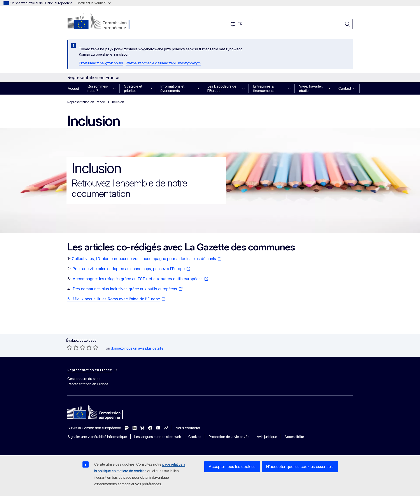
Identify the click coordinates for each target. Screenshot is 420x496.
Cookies (194, 436)
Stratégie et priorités (133, 88)
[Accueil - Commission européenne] (102, 22)
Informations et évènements (172, 88)
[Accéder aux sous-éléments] (115, 88)
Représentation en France (86, 102)
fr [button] (239, 24)
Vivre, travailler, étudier (311, 88)
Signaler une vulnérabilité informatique (97, 436)
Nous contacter (187, 428)
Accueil (73, 88)
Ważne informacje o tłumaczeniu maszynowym (163, 63)
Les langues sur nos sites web (157, 436)
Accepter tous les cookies (232, 466)
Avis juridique (267, 436)
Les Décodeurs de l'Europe (221, 88)
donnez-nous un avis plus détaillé (137, 348)
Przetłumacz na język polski (101, 63)
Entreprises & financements (264, 88)
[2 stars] (72, 347)
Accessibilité (294, 436)
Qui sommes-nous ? (98, 88)
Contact (344, 88)
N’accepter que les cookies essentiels (300, 466)
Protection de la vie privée (228, 436)
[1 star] (69, 347)
